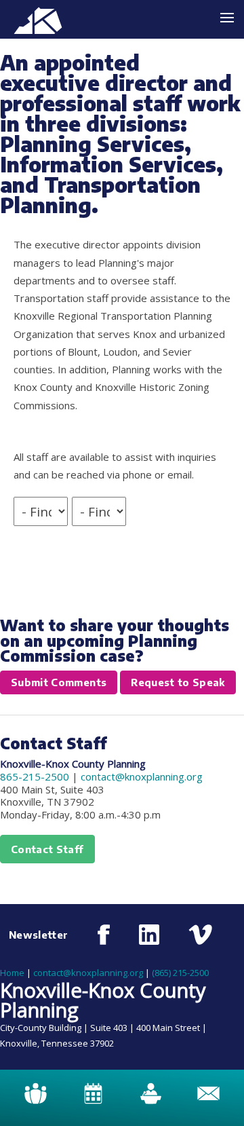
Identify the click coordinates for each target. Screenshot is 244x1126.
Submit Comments (58, 682)
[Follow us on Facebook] (104, 934)
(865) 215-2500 (180, 973)
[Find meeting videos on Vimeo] (200, 934)
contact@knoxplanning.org (142, 776)
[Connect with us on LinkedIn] (149, 934)
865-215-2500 (34, 776)
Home (12, 973)
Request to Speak (178, 682)
